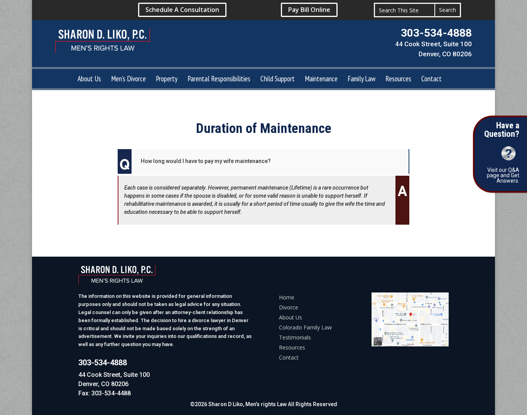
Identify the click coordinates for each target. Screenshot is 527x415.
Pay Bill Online (309, 9)
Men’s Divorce (128, 79)
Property (166, 79)
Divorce (288, 307)
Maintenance (321, 79)
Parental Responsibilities (218, 79)
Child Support (277, 79)
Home (286, 297)
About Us (89, 79)
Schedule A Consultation (182, 9)
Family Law (361, 79)
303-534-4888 (436, 33)
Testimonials (295, 337)
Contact (431, 79)
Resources (398, 79)
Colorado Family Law (305, 327)
